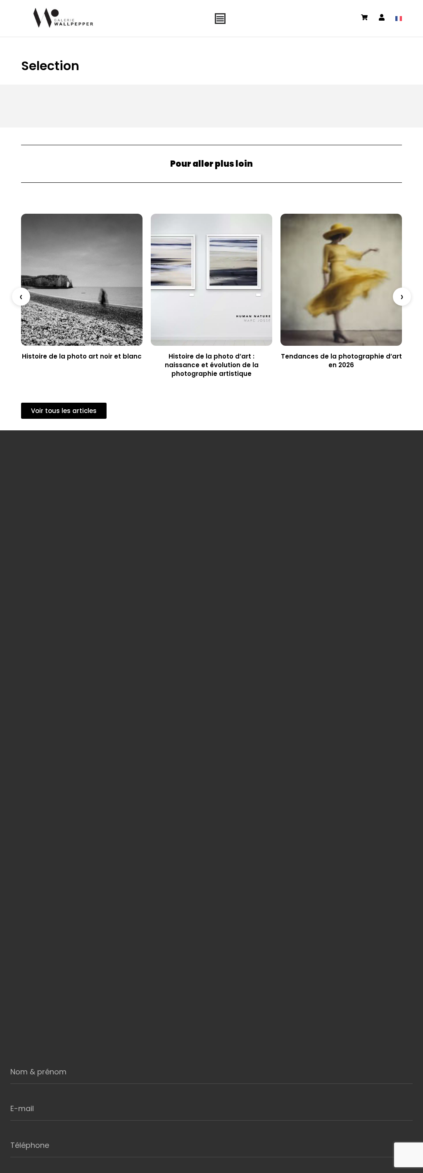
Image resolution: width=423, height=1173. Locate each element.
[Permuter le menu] (220, 18)
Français (398, 18)
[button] (21, 297)
